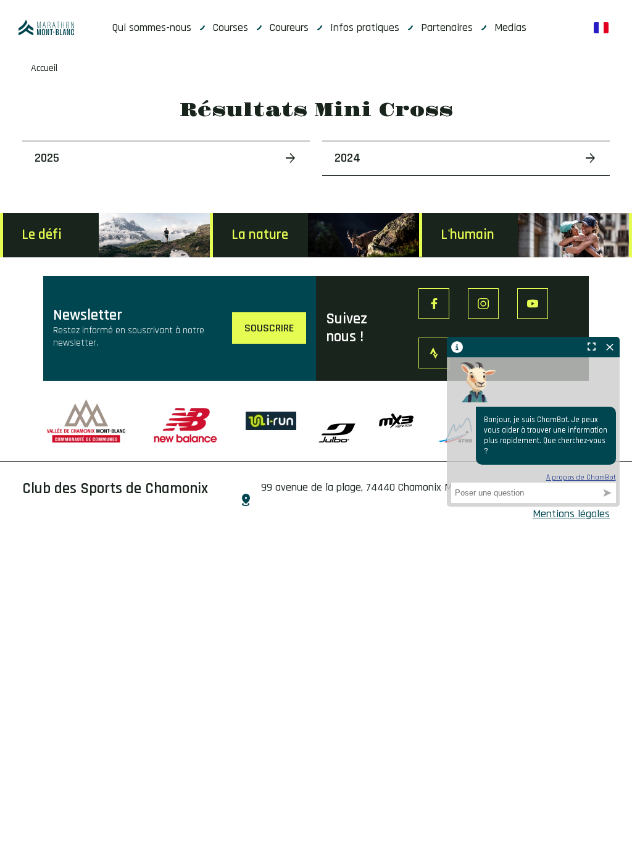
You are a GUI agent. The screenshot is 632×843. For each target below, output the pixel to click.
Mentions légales (571, 514)
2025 (47, 158)
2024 (347, 158)
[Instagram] (483, 303)
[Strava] (433, 353)
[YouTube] (532, 303)
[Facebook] (433, 303)
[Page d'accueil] (46, 28)
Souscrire (269, 328)
